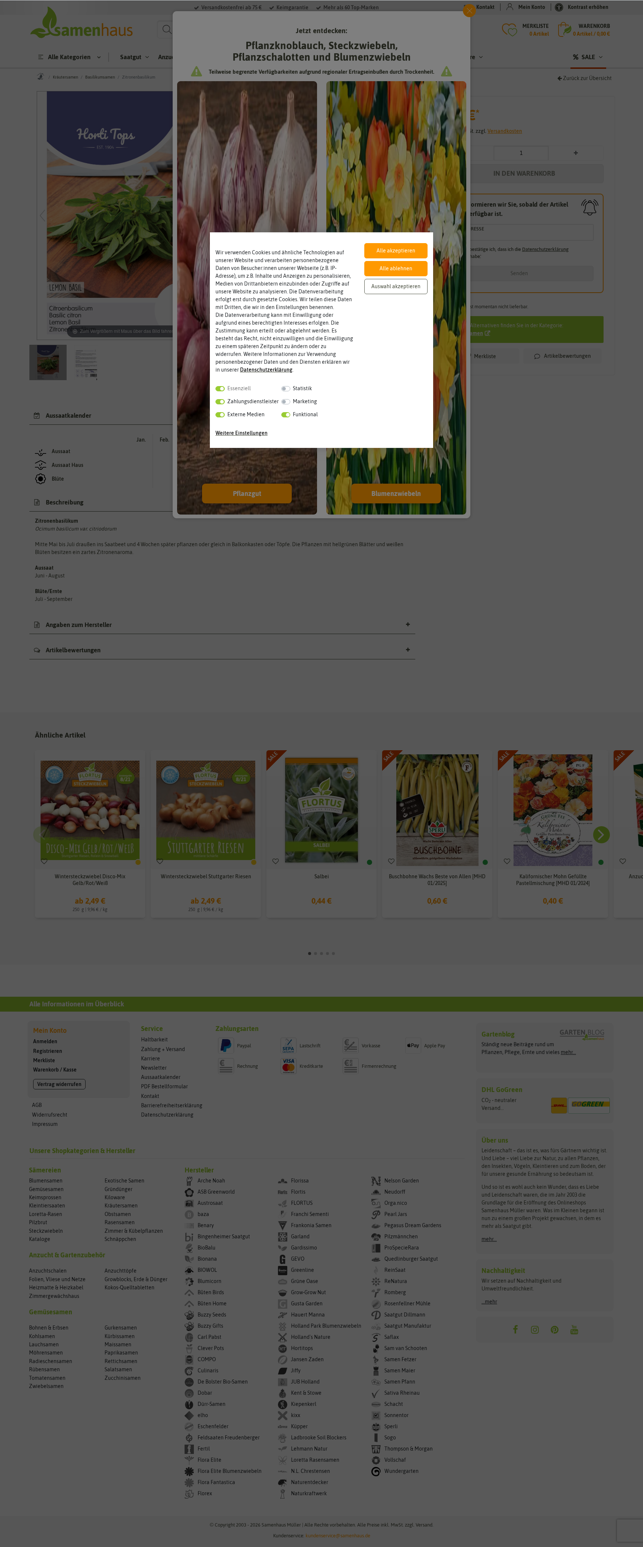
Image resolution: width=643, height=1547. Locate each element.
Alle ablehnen (396, 268)
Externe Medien (246, 414)
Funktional (305, 414)
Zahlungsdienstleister (253, 401)
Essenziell (239, 388)
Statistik (302, 388)
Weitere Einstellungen (241, 433)
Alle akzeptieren (396, 251)
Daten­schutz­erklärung (266, 370)
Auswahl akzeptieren (395, 286)
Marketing (305, 401)
